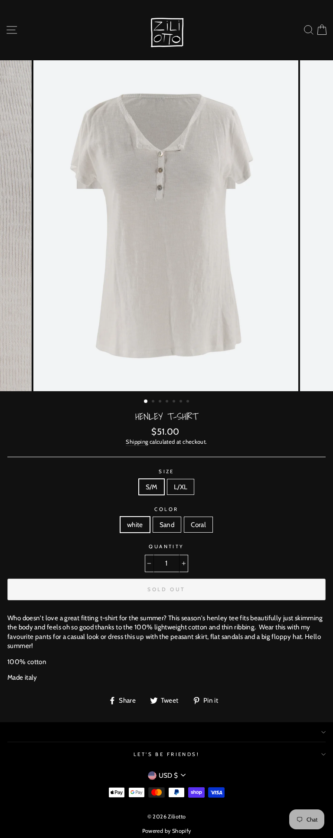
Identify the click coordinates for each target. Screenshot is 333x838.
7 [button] (188, 402)
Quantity (166, 546)
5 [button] (175, 402)
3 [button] (161, 402)
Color (166, 509)
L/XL (181, 487)
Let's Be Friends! (167, 754)
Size (166, 471)
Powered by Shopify (166, 831)
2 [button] (154, 402)
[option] (166, 226)
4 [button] (168, 402)
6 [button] (182, 402)
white (135, 524)
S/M (151, 487)
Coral (198, 524)
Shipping (137, 441)
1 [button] (146, 401)
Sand (167, 524)
